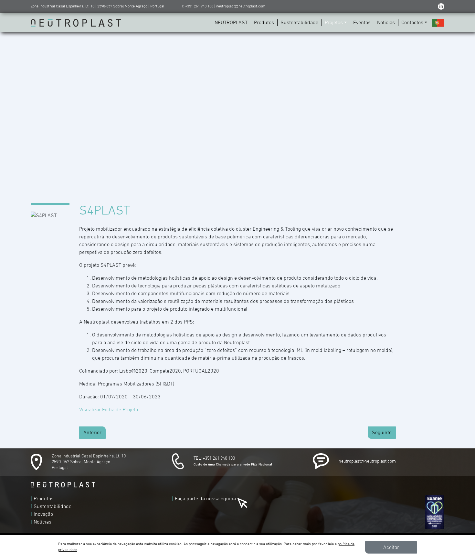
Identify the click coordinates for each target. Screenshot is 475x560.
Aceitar (391, 547)
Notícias (386, 22)
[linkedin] (441, 6)
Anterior (92, 432)
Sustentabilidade (299, 22)
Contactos (412, 22)
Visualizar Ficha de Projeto (108, 409)
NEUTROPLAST (231, 22)
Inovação (43, 514)
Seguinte (382, 432)
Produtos (264, 22)
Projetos (334, 22)
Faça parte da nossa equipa (205, 498)
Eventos (362, 22)
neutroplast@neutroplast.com (367, 461)
